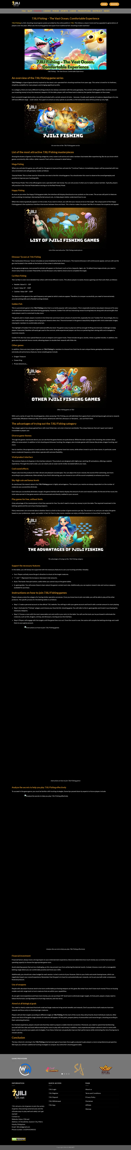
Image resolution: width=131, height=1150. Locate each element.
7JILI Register (53, 1093)
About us (88, 1089)
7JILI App (52, 1105)
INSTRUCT (97, 11)
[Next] (114, 1070)
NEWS (106, 11)
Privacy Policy (90, 1097)
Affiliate (88, 1105)
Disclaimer (89, 1101)
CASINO (47, 11)
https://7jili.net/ (24, 1119)
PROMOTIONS (84, 11)
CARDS (73, 11)
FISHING (38, 11)
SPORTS (64, 11)
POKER (56, 11)
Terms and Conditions (93, 1093)
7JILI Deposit (53, 1097)
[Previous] (16, 1070)
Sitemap (88, 1109)
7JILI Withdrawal (55, 1101)
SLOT (30, 11)
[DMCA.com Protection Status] (19, 1139)
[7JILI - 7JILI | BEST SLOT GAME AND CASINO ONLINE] (21, 4)
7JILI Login (52, 1089)
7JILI (24, 11)
